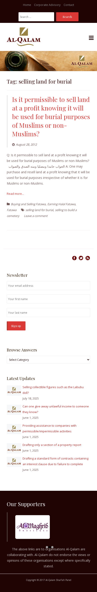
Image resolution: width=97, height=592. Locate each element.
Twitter (81, 258)
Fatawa (11, 210)
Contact (69, 5)
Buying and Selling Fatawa (28, 204)
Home (27, 5)
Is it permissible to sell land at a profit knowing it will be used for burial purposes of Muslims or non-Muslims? (51, 116)
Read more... (15, 194)
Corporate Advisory (47, 5)
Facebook (74, 258)
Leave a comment (36, 216)
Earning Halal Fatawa (61, 204)
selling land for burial (39, 210)
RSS (87, 258)
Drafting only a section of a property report (52, 445)
